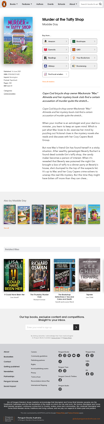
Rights (33, 364)
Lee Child (89, 297)
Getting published (12, 366)
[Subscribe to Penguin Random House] (76, 327)
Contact (7, 362)
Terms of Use (55, 338)
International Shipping (39, 385)
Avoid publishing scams (39, 368)
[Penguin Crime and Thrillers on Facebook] (60, 380)
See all (6, 228)
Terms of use (35, 377)
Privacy (33, 372)
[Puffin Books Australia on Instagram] (87, 364)
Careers (34, 352)
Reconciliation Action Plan (40, 381)
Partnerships (9, 376)
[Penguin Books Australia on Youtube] (73, 355)
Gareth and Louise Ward (64, 302)
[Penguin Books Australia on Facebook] (60, 355)
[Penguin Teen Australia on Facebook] (60, 370)
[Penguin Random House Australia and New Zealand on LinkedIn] (78, 355)
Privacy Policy (67, 338)
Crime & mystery (9, 93)
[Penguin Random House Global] (11, 418)
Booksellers (8, 357)
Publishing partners (38, 360)
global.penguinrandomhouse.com (86, 418)
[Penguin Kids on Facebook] (87, 355)
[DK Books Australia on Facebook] (87, 374)
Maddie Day (50, 24)
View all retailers (48, 81)
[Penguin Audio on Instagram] (60, 389)
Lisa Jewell (14, 297)
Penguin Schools (11, 381)
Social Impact (10, 386)
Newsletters (8, 371)
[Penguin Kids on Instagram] (92, 355)
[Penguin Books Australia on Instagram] (64, 355)
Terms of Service (73, 413)
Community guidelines (39, 356)
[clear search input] (100, 4)
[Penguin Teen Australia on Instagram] (64, 370)
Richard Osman (39, 299)
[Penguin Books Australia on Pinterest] (69, 355)
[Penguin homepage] (4, 4)
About (6, 352)
